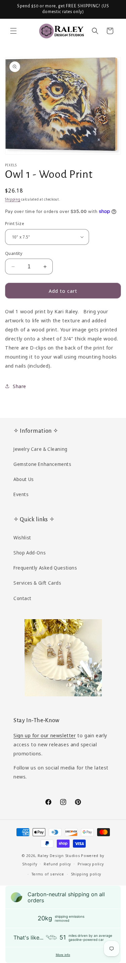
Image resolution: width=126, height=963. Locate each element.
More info (63, 955)
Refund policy (57, 863)
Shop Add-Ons (29, 552)
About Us (23, 479)
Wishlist (22, 537)
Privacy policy (91, 863)
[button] (13, 30)
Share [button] (19, 386)
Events (21, 494)
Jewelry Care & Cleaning (40, 449)
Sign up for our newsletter (44, 735)
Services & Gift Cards (37, 583)
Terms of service (48, 873)
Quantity (13, 253)
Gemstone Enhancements (42, 464)
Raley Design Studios (59, 855)
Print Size (14, 223)
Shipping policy (86, 873)
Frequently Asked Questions (45, 568)
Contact (22, 598)
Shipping (12, 199)
